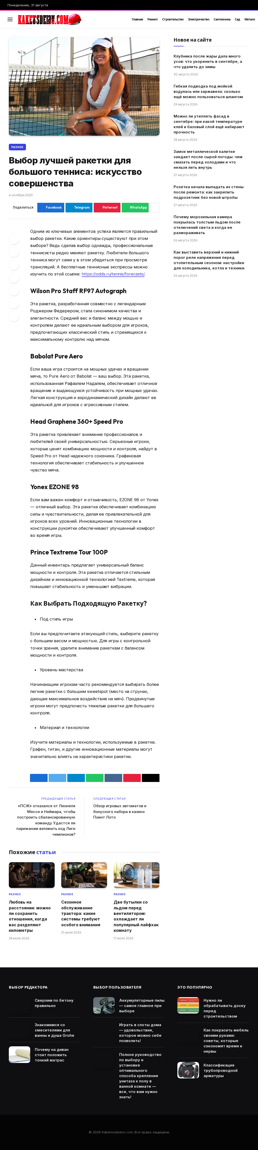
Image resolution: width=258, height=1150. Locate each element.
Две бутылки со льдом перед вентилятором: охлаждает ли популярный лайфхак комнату (136, 916)
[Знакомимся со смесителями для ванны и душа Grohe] (19, 1030)
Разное (17, 147)
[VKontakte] (14, 278)
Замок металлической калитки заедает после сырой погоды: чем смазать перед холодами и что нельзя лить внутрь (208, 159)
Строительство (172, 19)
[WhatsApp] (14, 303)
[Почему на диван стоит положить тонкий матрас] (19, 1054)
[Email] (14, 316)
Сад (237, 19)
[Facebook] (14, 239)
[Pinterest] (14, 265)
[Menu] (10, 19)
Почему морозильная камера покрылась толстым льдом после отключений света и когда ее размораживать (207, 224)
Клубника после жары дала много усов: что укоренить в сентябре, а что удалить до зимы (208, 61)
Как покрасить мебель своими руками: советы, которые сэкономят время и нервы (226, 1041)
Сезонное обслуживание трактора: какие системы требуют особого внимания (80, 913)
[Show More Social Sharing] (154, 207)
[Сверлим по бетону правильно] (19, 1005)
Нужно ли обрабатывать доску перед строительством (225, 1008)
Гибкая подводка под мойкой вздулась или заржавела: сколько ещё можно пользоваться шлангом (208, 91)
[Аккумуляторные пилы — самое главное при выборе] (104, 1005)
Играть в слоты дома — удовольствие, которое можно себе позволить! (140, 1032)
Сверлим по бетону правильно (54, 1003)
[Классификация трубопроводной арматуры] (188, 1070)
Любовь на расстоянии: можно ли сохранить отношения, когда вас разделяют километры (30, 916)
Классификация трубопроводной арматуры (221, 1070)
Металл (249, 19)
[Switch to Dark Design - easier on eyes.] (241, 19)
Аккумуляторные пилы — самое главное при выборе (142, 1005)
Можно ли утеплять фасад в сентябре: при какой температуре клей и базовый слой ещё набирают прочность (209, 124)
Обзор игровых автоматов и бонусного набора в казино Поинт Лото (119, 811)
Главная (137, 19)
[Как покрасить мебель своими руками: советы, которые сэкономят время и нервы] (188, 1035)
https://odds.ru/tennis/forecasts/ (113, 273)
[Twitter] (14, 252)
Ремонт (152, 19)
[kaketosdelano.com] (68, 19)
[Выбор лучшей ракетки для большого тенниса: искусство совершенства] (84, 86)
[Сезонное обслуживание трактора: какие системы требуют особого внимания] (84, 875)
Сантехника (222, 19)
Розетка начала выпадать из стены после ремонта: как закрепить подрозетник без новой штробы (209, 192)
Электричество (198, 19)
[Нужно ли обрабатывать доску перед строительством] (188, 1005)
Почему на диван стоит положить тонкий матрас (52, 1054)
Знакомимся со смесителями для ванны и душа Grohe (54, 1030)
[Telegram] (14, 291)
